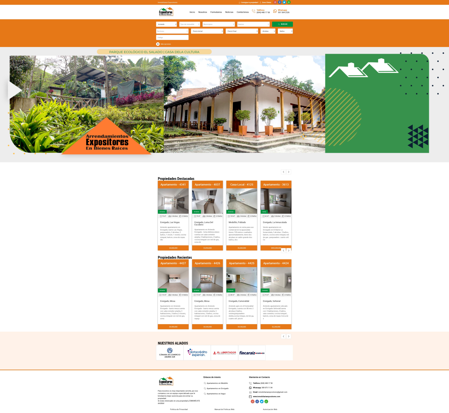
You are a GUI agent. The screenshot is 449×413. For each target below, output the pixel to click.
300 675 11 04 (262, 387)
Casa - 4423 (282, 263)
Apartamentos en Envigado (217, 388)
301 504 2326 (283, 12)
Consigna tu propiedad (249, 2)
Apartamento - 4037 (173, 184)
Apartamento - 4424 (248, 263)
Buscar (284, 24)
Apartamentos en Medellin (217, 383)
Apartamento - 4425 (213, 263)
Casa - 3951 (276, 184)
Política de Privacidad (179, 409)
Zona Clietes (266, 2)
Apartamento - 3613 (241, 184)
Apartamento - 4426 (179, 263)
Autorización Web (270, 409)
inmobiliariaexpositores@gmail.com (270, 392)
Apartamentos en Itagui (216, 393)
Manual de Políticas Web (224, 409)
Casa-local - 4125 (207, 184)
